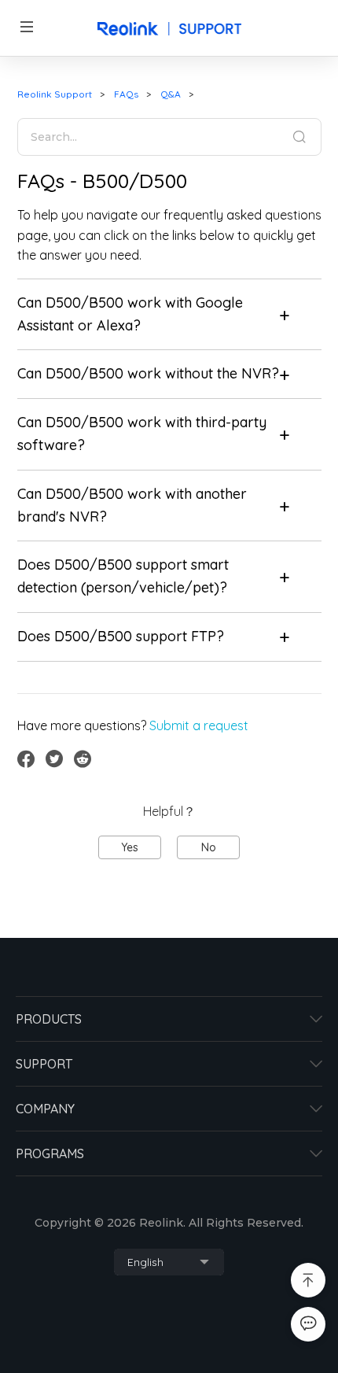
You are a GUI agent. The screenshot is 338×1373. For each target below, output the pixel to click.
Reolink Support (54, 94)
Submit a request (198, 725)
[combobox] (169, 1262)
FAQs (126, 94)
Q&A (170, 94)
